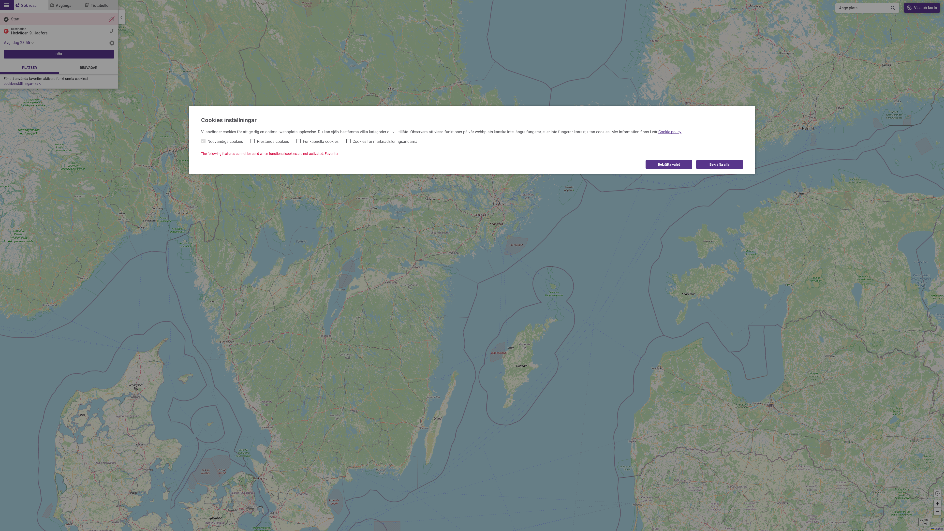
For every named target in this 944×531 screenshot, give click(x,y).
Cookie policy (669, 132)
